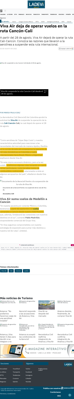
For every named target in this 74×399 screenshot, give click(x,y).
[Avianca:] (8, 305)
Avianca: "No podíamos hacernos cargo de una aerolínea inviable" (8, 316)
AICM (42, 21)
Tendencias (53, 14)
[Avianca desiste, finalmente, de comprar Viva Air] (65, 305)
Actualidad (3, 369)
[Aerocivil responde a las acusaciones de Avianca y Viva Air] (27, 305)
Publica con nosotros (52, 388)
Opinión (68, 14)
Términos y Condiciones (8, 394)
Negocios (29, 14)
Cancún (69, 21)
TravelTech (36, 14)
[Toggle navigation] (4, 11)
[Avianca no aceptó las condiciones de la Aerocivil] (27, 328)
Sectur (14, 21)
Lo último (10, 14)
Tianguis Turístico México (26, 21)
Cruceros (61, 14)
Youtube (28, 382)
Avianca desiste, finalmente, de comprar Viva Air (64, 313)
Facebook (29, 372)
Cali (5, 123)
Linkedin (28, 378)
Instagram (29, 375)
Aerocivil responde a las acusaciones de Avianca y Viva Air (27, 314)
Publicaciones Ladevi (42, 369)
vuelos (36, 208)
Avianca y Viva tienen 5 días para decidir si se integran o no (8, 338)
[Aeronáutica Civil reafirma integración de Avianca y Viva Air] (46, 328)
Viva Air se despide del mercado (43, 313)
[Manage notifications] (69, 395)
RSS (59, 396)
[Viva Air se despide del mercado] (46, 305)
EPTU (15, 14)
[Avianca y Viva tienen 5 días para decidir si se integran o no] (8, 328)
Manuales (21, 14)
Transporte (44, 14)
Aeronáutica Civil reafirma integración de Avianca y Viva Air (46, 338)
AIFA (63, 21)
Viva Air (3, 271)
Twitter (28, 369)
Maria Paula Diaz (12, 112)
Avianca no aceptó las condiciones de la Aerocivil (27, 336)
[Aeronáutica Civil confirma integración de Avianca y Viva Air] (65, 328)
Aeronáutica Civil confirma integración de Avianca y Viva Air (65, 338)
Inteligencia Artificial (53, 21)
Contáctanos (55, 392)
